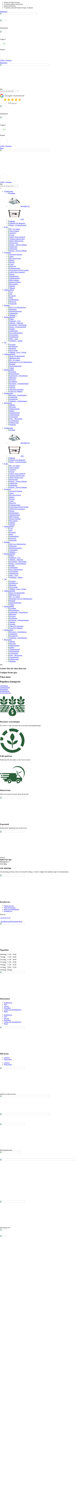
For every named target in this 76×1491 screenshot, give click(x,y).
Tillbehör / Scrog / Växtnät (18, 352)
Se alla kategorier (5, 693)
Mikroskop (13, 377)
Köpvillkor (7, 1008)
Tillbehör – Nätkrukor (16, 323)
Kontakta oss (8, 1002)
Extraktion (13, 372)
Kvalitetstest (13, 381)
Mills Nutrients (14, 280)
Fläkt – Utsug (14, 339)
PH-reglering (14, 284)
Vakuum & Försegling (16, 389)
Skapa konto (8, 1059)
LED (22, 219)
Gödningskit (13, 397)
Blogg (6, 1011)
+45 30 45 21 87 (5, 918)
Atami (11, 256)
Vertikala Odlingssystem (17, 239)
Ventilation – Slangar (16, 341)
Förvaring (13, 379)
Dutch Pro (13, 266)
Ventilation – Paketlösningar (18, 401)
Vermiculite (13, 303)
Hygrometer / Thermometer (18, 325)
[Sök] (1, 93)
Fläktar (12, 319)
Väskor (12, 368)
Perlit (11, 298)
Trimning (12, 385)
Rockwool (13, 302)
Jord (11, 294)
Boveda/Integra (14, 374)
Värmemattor (14, 313)
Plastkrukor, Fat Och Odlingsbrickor (21, 362)
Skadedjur (13, 424)
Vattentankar (13, 249)
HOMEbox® (14, 346)
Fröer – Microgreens (16, 419)
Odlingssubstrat (9, 290)
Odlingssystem (14, 423)
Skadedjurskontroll (15, 366)
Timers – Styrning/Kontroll (18, 225)
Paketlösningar (14, 276)
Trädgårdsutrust (14, 415)
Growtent (12, 344)
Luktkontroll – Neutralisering (19, 376)
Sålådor (12, 411)
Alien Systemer (14, 231)
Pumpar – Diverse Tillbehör (18, 245)
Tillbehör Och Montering (17, 223)
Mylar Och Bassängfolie (17, 356)
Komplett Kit (14, 399)
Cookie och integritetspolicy (12, 1010)
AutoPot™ (13, 233)
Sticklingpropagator (16, 311)
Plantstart (7, 305)
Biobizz (12, 260)
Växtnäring (7, 252)
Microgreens (8, 403)
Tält (5, 342)
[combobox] (9, 91)
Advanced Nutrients (16, 254)
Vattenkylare (13, 247)
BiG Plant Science (15, 258)
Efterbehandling (9, 370)
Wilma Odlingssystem (16, 241)
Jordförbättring (14, 300)
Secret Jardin (14, 350)
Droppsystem (14, 243)
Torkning (12, 387)
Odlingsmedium (14, 409)
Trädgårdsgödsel (15, 278)
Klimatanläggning (9, 317)
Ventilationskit (14, 337)
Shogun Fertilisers (15, 282)
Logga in (7, 1057)
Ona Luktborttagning (16, 333)
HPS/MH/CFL (25, 206)
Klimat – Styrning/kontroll (18, 327)
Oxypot (12, 235)
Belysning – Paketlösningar (18, 395)
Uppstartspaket (14, 421)
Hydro (6, 227)
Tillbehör (12, 221)
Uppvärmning (14, 335)
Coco (11, 292)
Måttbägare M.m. (15, 358)
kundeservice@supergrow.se (11, 921)
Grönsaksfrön (14, 417)
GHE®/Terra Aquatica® (17, 272)
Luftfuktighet (14, 331)
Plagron (12, 274)
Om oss (6, 1006)
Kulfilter (12, 329)
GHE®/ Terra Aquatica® (17, 237)
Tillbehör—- (13, 315)
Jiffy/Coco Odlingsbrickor (18, 307)
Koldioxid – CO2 (15, 321)
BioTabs (12, 262)
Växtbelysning (8, 191)
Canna (12, 264)
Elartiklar (12, 193)
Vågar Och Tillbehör (16, 391)
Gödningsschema (15, 268)
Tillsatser (12, 288)
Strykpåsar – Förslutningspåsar (19, 383)
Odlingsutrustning (9, 354)
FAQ (5, 1004)
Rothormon (13, 309)
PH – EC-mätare (15, 229)
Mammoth (13, 348)
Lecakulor (13, 296)
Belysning (13, 407)
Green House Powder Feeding (19, 270)
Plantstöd (12, 364)
